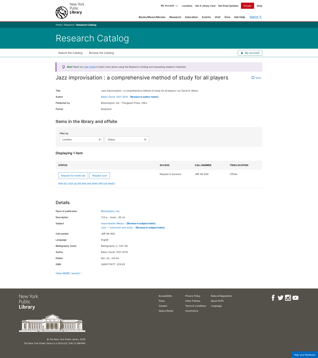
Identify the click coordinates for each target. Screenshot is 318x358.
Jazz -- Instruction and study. (117, 227)
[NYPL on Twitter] (280, 298)
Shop (259, 5)
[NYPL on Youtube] (295, 298)
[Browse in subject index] (141, 223)
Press (162, 300)
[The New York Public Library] (70, 11)
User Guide (90, 66)
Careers (163, 305)
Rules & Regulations (221, 295)
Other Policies (192, 300)
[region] (159, 174)
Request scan (99, 175)
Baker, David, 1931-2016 (114, 96)
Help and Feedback (304, 354)
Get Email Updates (228, 5)
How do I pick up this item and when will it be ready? (86, 183)
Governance (191, 310)
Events (206, 17)
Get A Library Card (205, 5)
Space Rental (166, 310)
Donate (247, 5)
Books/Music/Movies (152, 17)
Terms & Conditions (195, 305)
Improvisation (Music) (112, 223)
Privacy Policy (192, 295)
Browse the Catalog (101, 52)
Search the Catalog (70, 52)
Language (216, 305)
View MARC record (68, 273)
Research (175, 17)
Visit (217, 17)
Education (191, 17)
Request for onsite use (73, 175)
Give (227, 17)
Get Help (239, 17)
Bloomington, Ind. (110, 211)
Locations (187, 5)
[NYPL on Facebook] (273, 298)
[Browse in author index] (144, 96)
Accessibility (165, 295)
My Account (167, 5)
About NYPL (217, 300)
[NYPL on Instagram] (288, 298)
